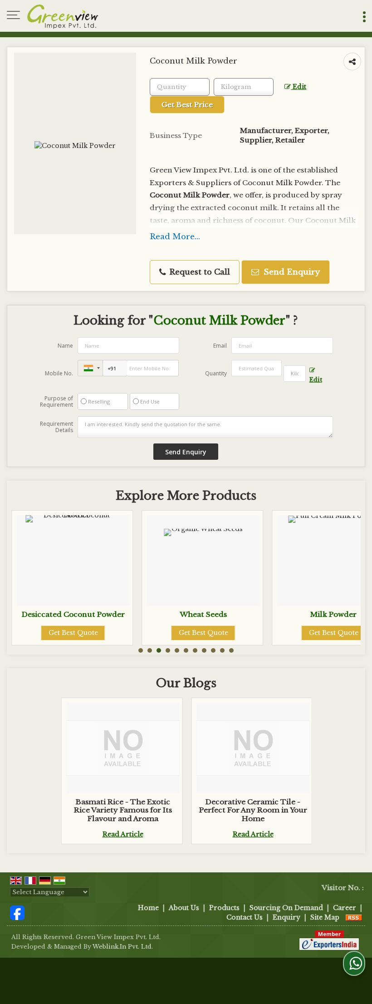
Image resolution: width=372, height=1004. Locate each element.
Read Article (123, 834)
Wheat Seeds (150, 614)
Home (148, 908)
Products (224, 908)
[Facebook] (17, 912)
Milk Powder (280, 614)
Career (344, 908)
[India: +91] (90, 368)
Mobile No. (59, 373)
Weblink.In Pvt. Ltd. (123, 946)
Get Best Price (187, 104)
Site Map (324, 917)
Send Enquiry (290, 272)
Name (65, 345)
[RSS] (354, 917)
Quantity (216, 373)
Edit (298, 87)
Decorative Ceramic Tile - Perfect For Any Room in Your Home (253, 810)
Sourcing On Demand (286, 908)
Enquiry (286, 917)
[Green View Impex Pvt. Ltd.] (63, 16)
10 (222, 650)
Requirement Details (56, 427)
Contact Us (244, 917)
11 (231, 650)
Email (220, 345)
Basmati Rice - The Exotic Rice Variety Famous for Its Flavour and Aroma (123, 810)
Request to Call (198, 272)
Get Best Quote (150, 633)
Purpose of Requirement (56, 401)
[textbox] (244, 87)
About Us (184, 908)
